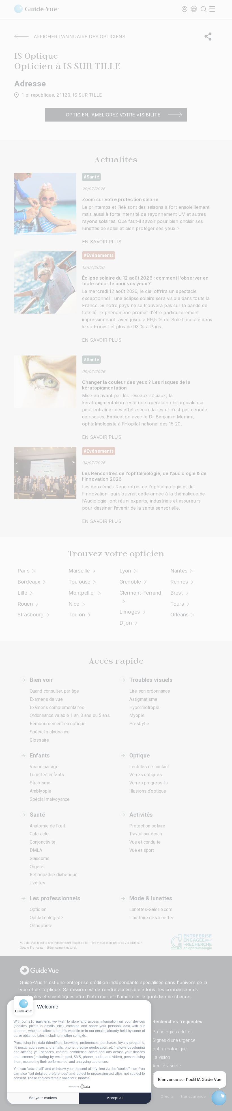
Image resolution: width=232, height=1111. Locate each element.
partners (43, 1021)
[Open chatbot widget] (219, 1098)
